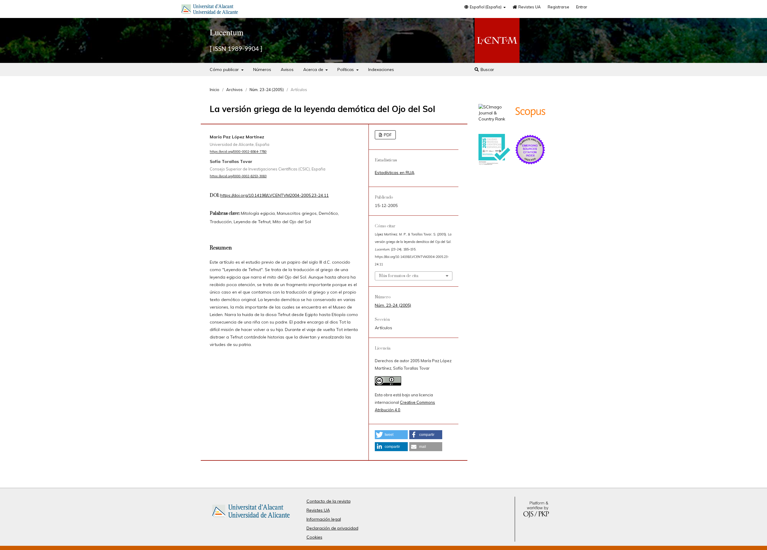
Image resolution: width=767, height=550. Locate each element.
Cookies (314, 537)
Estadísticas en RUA (394, 172)
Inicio (214, 89)
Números (262, 69)
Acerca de (313, 69)
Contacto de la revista (329, 501)
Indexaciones (381, 69)
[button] (391, 434)
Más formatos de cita (398, 276)
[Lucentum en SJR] (494, 119)
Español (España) (485, 6)
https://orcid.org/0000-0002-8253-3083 (238, 176)
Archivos (234, 89)
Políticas (346, 69)
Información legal (324, 519)
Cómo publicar (225, 69)
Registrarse (558, 6)
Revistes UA (529, 6)
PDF (387, 134)
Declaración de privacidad (332, 528)
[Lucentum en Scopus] (530, 126)
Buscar (486, 69)
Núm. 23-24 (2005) (267, 89)
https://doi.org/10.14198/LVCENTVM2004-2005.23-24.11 (274, 195)
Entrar (581, 6)
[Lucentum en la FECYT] (494, 163)
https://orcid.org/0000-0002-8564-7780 (238, 152)
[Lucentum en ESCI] (530, 164)
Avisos (287, 69)
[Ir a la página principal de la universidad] (210, 10)
